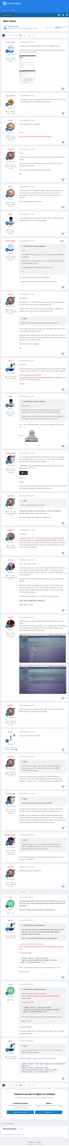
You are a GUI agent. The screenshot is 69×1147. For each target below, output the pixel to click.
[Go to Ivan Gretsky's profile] (11, 102)
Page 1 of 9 (31, 35)
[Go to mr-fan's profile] (11, 566)
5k (8, 469)
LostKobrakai (10, 453)
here (30, 99)
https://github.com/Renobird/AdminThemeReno (35, 136)
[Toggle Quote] (22, 246)
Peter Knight (14, 26)
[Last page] (24, 35)
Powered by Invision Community (34, 1144)
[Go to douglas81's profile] (11, 536)
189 (9, 230)
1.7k (8, 165)
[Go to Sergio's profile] (11, 624)
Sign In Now (48, 1112)
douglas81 (10, 530)
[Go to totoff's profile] (11, 127)
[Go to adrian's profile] (11, 367)
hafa (10, 897)
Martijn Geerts (10, 835)
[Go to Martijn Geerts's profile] (11, 841)
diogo (10, 732)
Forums (12, 10)
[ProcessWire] (12, 3)
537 (9, 633)
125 (9, 546)
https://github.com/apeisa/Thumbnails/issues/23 (36, 377)
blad (10, 214)
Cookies (38, 1142)
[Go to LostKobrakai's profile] (11, 459)
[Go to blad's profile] (11, 221)
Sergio (10, 617)
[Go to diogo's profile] (11, 738)
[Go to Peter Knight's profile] (5, 27)
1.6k (8, 58)
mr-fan (10, 560)
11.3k (8, 376)
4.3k (8, 747)
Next (20, 35)
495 (9, 136)
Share (49, 27)
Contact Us (31, 1142)
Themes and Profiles (30, 28)
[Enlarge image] (31, 436)
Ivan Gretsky (10, 96)
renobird (10, 149)
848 (9, 575)
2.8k (8, 850)
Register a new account (20, 1112)
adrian (10, 361)
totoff (10, 120)
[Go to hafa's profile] (11, 904)
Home (4, 10)
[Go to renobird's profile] (11, 156)
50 (9, 913)
